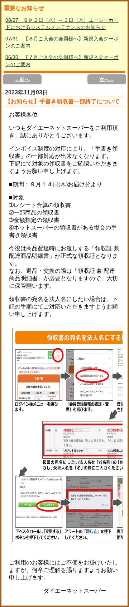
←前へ (22, 79)
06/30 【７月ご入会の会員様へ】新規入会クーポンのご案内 (62, 60)
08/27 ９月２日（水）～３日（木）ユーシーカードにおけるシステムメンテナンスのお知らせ (62, 23)
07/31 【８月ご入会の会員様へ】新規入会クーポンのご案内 (62, 42)
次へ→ (106, 79)
